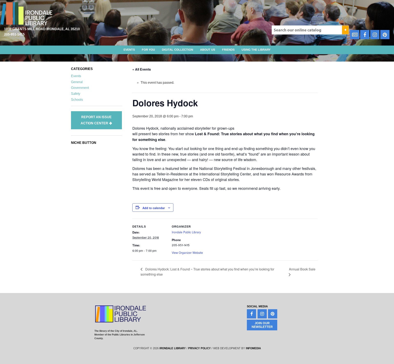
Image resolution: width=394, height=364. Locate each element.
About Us (207, 49)
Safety (75, 93)
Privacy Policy (199, 348)
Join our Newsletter (262, 325)
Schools (77, 99)
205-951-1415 (14, 34)
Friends (228, 49)
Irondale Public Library (186, 232)
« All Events (141, 69)
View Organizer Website (187, 253)
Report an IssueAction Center (96, 120)
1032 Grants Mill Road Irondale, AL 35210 (42, 29)
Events (129, 49)
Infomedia (253, 348)
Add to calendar (153, 208)
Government (80, 87)
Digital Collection (177, 49)
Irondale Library (172, 348)
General (77, 82)
